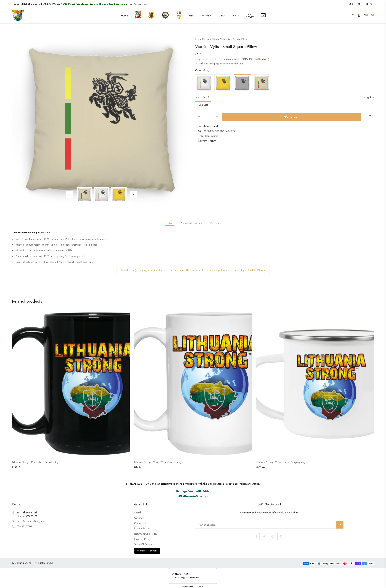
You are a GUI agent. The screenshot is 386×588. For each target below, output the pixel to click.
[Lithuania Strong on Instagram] (370, 3)
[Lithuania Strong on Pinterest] (366, 3)
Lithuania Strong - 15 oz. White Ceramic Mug (157, 462)
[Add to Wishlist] (370, 117)
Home (198, 39)
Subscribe (339, 525)
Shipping (214, 63)
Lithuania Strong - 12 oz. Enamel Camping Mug (280, 462)
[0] (365, 16)
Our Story (139, 518)
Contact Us (140, 523)
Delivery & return (207, 140)
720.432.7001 (24, 526)
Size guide (367, 97)
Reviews (215, 223)
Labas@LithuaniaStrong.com (31, 521)
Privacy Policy (141, 528)
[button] (353, 16)
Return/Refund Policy (145, 533)
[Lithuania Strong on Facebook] (362, 3)
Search (138, 512)
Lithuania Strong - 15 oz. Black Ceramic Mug (35, 462)
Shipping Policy (142, 539)
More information (192, 223)
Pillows (205, 39)
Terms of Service (143, 544)
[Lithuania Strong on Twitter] (358, 3)
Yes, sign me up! (141, 3)
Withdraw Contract (147, 550)
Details (169, 223)
